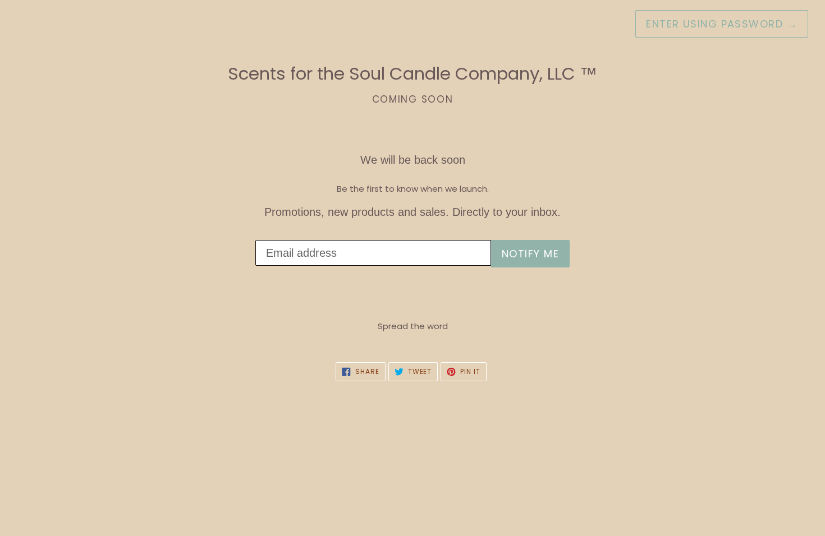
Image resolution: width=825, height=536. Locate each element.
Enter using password (721, 24)
